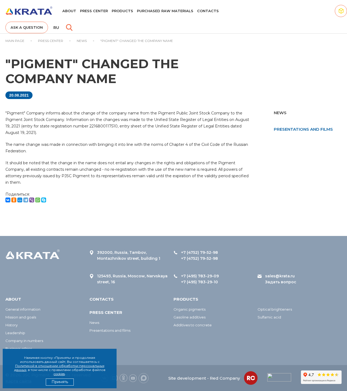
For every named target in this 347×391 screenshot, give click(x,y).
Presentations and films (303, 129)
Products (122, 11)
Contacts (208, 11)
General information (22, 309)
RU (56, 27)
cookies (59, 374)
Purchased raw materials (165, 11)
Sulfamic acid (269, 317)
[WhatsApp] (37, 200)
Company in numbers (24, 341)
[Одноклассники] (13, 200)
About (69, 11)
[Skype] (43, 200)
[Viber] (31, 200)
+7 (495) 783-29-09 (200, 276)
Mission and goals (20, 317)
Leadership (15, 333)
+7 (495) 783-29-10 (199, 282)
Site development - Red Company (204, 378)
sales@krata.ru (280, 276)
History (11, 325)
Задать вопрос (280, 282)
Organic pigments (189, 309)
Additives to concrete (193, 325)
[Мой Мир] (19, 200)
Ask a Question (27, 27)
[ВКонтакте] (7, 200)
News (94, 322)
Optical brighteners (275, 309)
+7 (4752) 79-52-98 (199, 252)
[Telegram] (25, 200)
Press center (94, 11)
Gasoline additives (189, 317)
